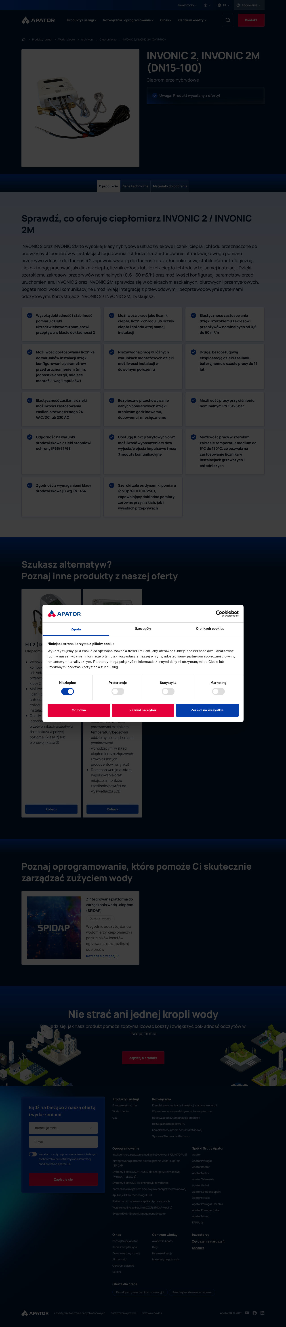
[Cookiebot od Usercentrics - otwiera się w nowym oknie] (219, 613)
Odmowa (79, 710)
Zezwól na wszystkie (207, 710)
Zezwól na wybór (143, 710)
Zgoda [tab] (76, 629)
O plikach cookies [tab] (210, 628)
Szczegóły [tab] (143, 628)
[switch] (117, 691)
